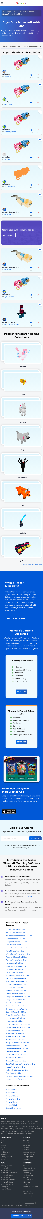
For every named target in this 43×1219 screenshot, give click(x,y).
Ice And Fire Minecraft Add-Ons (17, 978)
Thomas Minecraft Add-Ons (16, 1061)
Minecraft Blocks (12, 1096)
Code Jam (4, 1187)
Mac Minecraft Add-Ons (14, 1003)
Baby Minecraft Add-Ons (15, 1039)
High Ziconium (9, 297)
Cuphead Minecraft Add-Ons (16, 984)
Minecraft (22, 12)
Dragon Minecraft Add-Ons (15, 1000)
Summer (26, 1159)
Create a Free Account (21, 1216)
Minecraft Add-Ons (13, 1099)
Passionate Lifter (10, 159)
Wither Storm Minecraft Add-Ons (18, 954)
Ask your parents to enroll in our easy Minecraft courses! (21, 832)
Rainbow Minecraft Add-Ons (16, 991)
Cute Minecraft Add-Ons (14, 988)
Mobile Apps (5, 1152)
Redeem (26, 1147)
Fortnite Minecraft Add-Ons (16, 960)
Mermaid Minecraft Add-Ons (16, 981)
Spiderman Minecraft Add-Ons (17, 1049)
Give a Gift (26, 1145)
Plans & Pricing (28, 1154)
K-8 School (26, 1184)
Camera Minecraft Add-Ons (16, 966)
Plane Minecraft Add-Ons (15, 1033)
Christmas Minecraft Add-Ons (16, 1009)
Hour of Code (6, 1189)
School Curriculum (29, 1168)
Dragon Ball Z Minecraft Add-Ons (18, 997)
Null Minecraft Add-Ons (14, 1058)
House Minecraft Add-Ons (15, 1067)
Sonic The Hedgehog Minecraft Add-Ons (20, 1064)
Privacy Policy (29, 1203)
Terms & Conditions (17, 1203)
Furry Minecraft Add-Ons (15, 969)
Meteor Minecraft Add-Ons (15, 1036)
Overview (26, 1141)
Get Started (21, 692)
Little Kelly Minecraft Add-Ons (17, 1070)
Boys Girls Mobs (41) (32, 46)
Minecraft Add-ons (8, 1180)
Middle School (28, 1175)
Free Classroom (28, 1170)
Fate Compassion (10, 132)
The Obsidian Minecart (12, 324)
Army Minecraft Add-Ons (15, 1021)
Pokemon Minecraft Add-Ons (16, 957)
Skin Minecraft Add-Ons (14, 945)
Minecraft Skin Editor (9, 1173)
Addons (32, 12)
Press (3, 1147)
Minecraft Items (11, 1102)
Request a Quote (29, 1196)
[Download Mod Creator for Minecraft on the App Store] (9, 811)
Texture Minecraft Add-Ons (15, 932)
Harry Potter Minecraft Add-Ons (17, 1042)
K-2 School (26, 1182)
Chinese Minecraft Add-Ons (16, 1052)
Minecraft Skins (11, 1093)
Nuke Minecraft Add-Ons (15, 951)
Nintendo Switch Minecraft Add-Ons (19, 936)
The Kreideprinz (9, 214)
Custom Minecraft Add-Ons (16, 1006)
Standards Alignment (30, 1187)
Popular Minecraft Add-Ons (16, 1079)
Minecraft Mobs (11, 1090)
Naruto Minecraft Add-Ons (15, 972)
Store (3, 1159)
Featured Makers (29, 1152)
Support (4, 1145)
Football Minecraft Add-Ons (16, 1055)
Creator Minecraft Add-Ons (15, 929)
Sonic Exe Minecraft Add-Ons (16, 1046)
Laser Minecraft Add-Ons (15, 963)
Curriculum (27, 1143)
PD (24, 1189)
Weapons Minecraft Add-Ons (16, 942)
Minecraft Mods (11, 1105)
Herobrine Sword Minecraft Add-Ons (19, 1076)
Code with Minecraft (13, 1108)
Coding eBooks (6, 1157)
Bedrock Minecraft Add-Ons (16, 1012)
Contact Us (27, 1205)
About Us (4, 1143)
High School (27, 1177)
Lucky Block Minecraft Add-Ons (17, 948)
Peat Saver (7, 77)
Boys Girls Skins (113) (11, 46)
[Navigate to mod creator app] (21, 768)
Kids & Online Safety (8, 1205)
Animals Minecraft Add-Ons (16, 1018)
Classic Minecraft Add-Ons (15, 939)
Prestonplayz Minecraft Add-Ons (17, 975)
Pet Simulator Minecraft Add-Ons (18, 1024)
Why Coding (27, 1150)
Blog (2, 1141)
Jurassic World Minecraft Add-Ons (18, 1027)
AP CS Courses (28, 1180)
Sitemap (4, 1154)
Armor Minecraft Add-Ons (15, 1015)
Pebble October (9, 187)
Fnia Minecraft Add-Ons (14, 1073)
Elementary (27, 1173)
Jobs (2, 1150)
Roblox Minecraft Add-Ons (15, 994)
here (30, 896)
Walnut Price (8, 104)
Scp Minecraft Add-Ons (14, 1030)
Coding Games (6, 1166)
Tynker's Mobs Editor (13, 594)
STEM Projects (28, 1194)
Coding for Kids (10, 12)
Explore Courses (16, 618)
